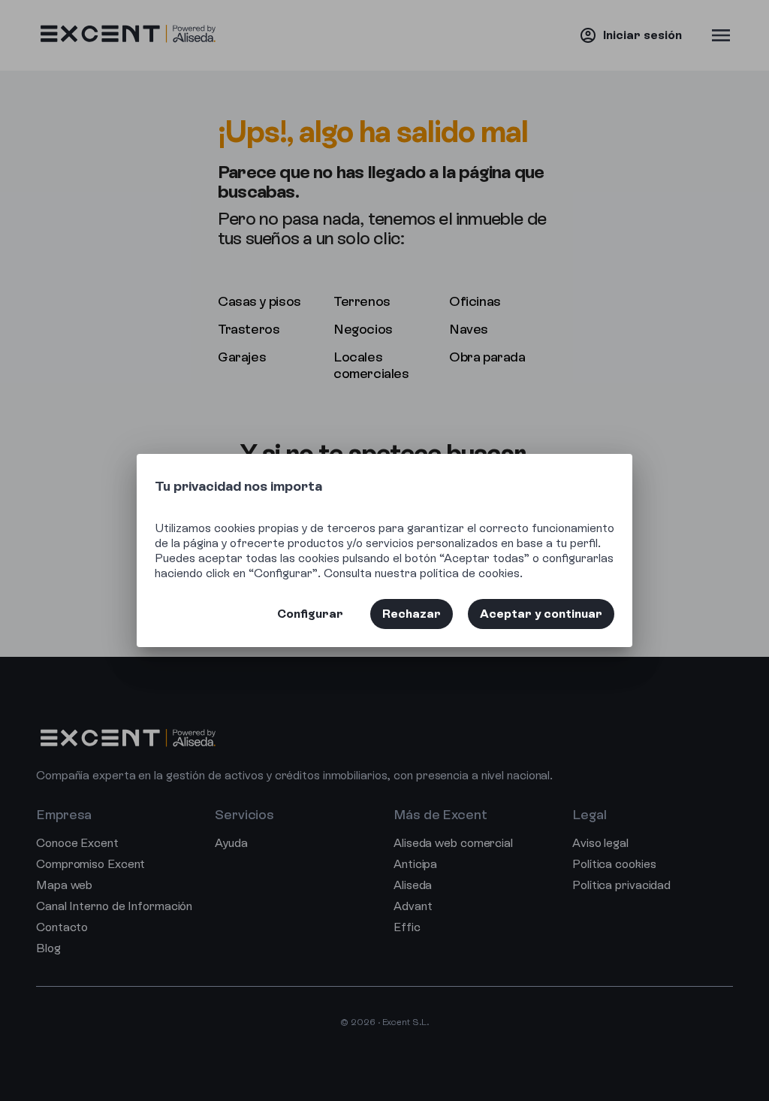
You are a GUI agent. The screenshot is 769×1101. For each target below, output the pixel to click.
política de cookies (470, 573)
